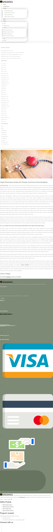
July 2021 (3, 86)
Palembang (4, 138)
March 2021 (4, 94)
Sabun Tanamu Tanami (9, 16)
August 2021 (4, 84)
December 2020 (5, 100)
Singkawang (4, 142)
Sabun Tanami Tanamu (6, 313)
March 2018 (4, 115)
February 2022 (4, 73)
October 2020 (4, 104)
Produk (4, 8)
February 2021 (4, 96)
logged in (8, 276)
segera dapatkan (25, 264)
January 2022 (4, 75)
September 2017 (5, 117)
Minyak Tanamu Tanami (10, 12)
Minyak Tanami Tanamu (8, 506)
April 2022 (3, 69)
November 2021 (5, 79)
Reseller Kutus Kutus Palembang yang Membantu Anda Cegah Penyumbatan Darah (24, 225)
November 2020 (5, 102)
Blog (4, 19)
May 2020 (3, 113)
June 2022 (3, 65)
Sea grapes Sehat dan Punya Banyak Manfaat (12, 52)
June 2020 (3, 111)
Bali (2, 126)
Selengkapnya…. (3, 286)
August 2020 (4, 107)
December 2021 (5, 77)
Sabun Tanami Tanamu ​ (8, 510)
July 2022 (3, 63)
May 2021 (3, 90)
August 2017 (4, 119)
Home (4, 4)
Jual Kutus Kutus (4, 185)
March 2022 (4, 71)
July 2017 (3, 121)
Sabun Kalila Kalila (8, 14)
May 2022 (3, 67)
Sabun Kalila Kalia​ (7, 508)
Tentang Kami (6, 6)
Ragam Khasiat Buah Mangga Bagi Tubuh (11, 54)
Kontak (4, 21)
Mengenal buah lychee (7, 50)
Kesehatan (4, 130)
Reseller (3, 140)
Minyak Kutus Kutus (9, 10)
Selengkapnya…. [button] (22, 497)
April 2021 (3, 92)
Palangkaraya (4, 136)
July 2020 (3, 109)
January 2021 (4, 98)
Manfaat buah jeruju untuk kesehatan (10, 56)
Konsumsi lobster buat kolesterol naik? (11, 58)
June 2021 (3, 88)
